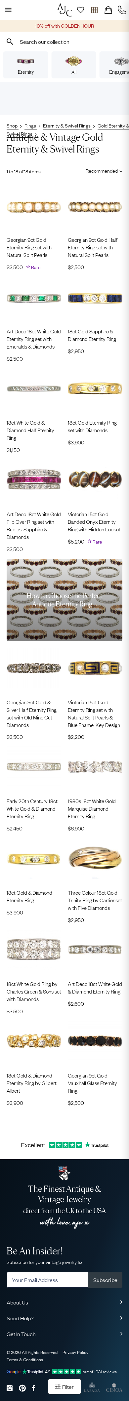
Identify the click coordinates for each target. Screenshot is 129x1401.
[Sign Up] (80, 10)
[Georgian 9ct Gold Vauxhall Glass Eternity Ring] (95, 1041)
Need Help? (20, 1318)
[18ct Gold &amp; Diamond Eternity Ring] (34, 858)
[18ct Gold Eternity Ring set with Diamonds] (95, 388)
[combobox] (64, 41)
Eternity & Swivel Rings (67, 125)
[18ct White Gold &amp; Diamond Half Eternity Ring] (34, 388)
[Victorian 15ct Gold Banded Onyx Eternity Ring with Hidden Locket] (95, 480)
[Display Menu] (7, 10)
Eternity (26, 72)
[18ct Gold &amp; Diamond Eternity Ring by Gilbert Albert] (34, 1041)
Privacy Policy (75, 1352)
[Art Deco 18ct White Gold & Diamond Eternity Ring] (95, 950)
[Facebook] (33, 1388)
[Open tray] (94, 10)
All (73, 72)
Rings (30, 125)
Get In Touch (21, 1333)
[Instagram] (10, 1388)
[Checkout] (108, 10)
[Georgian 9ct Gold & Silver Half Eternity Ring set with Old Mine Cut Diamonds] (34, 668)
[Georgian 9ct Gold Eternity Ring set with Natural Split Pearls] (34, 205)
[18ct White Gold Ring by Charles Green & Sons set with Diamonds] (34, 950)
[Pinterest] (22, 1388)
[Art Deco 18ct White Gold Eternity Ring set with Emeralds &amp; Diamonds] (34, 297)
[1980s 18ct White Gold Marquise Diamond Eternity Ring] (95, 766)
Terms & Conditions (25, 1359)
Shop (13, 125)
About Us (17, 1302)
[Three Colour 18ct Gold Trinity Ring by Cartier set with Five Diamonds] (95, 858)
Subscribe (105, 1279)
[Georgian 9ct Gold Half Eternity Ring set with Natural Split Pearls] (95, 205)
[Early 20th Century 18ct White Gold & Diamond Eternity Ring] (34, 766)
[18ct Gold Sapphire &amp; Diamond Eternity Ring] (95, 297)
